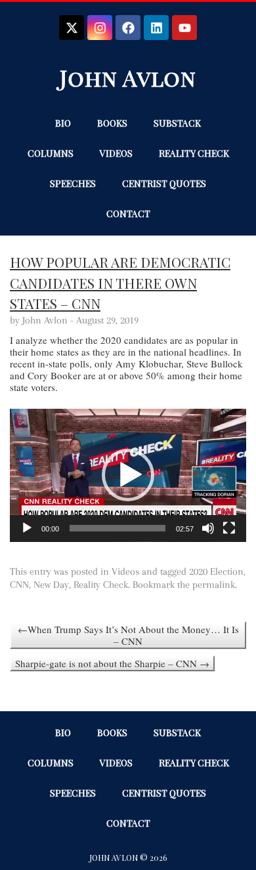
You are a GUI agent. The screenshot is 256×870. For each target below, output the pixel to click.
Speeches (73, 183)
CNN (19, 584)
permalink (213, 584)
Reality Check (194, 153)
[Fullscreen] (229, 528)
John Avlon (128, 77)
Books (112, 123)
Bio (63, 123)
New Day (51, 584)
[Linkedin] (156, 27)
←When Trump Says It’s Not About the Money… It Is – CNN (128, 635)
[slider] (117, 528)
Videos (116, 153)
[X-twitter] (71, 27)
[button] (128, 475)
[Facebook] (128, 27)
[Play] (26, 528)
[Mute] (208, 528)
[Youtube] (184, 27)
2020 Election (216, 571)
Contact (128, 213)
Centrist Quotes (164, 183)
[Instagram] (99, 27)
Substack (177, 123)
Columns (51, 153)
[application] (128, 475)
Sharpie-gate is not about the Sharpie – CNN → (112, 663)
